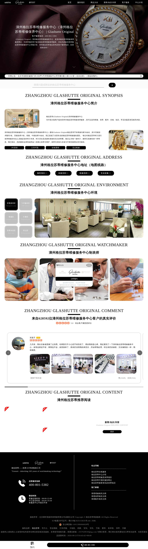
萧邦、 (105, 528)
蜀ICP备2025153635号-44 (79, 521)
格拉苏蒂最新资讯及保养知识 (103, 483)
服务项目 (81, 2)
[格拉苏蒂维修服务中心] (19, 2)
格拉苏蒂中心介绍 (98, 474)
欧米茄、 (112, 528)
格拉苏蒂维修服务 (93, 517)
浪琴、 (119, 528)
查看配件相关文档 (98, 499)
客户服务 (125, 2)
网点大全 (94, 2)
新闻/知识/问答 (110, 2)
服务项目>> (42, 173)
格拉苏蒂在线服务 (98, 472)
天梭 (124, 528)
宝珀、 (86, 528)
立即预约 (74, 279)
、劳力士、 (44, 528)
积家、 (80, 528)
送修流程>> (63, 173)
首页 (69, 2)
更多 (112, 432)
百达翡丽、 (54, 528)
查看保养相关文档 (98, 496)
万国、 (98, 528)
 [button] (140, 353)
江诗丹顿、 (64, 528)
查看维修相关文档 (98, 493)
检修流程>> (85, 173)
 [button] (8, 353)
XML (94, 521)
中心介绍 (139, 2)
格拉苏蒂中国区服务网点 (101, 480)
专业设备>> (106, 173)
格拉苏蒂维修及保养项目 (101, 477)
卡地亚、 (73, 528)
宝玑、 (92, 528)
